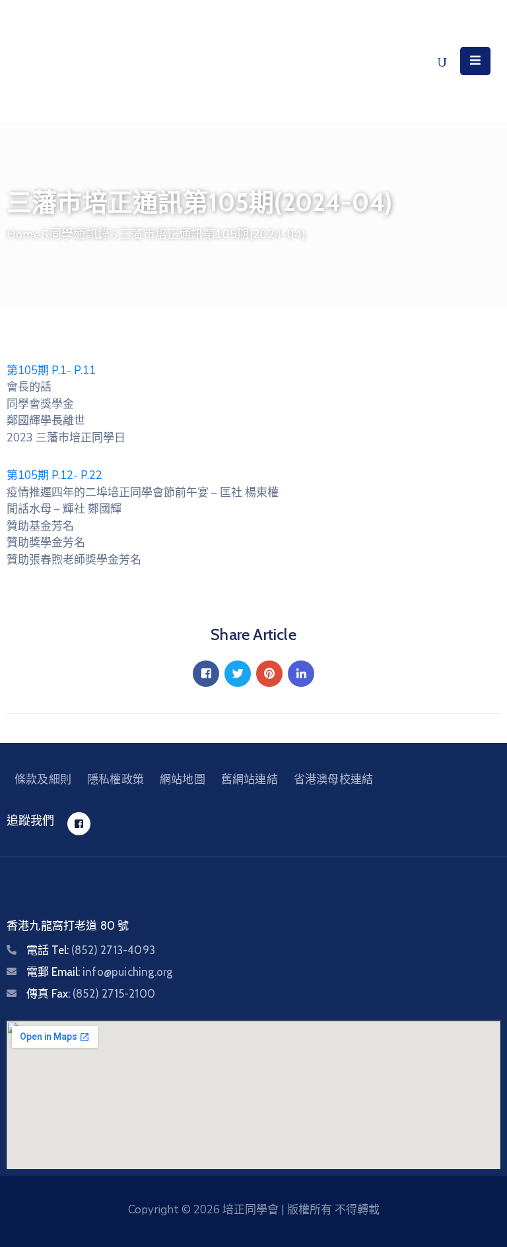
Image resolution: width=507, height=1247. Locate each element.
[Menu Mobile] (475, 61)
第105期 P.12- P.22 (54, 475)
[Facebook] (206, 673)
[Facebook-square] (78, 823)
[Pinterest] (269, 673)
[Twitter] (237, 673)
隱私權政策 (115, 779)
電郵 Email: (99, 971)
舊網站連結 (249, 779)
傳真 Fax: (90, 993)
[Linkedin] (301, 673)
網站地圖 (182, 779)
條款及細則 (43, 779)
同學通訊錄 (80, 234)
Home (23, 234)
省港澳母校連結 (333, 779)
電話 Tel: (90, 950)
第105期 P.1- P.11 (51, 370)
